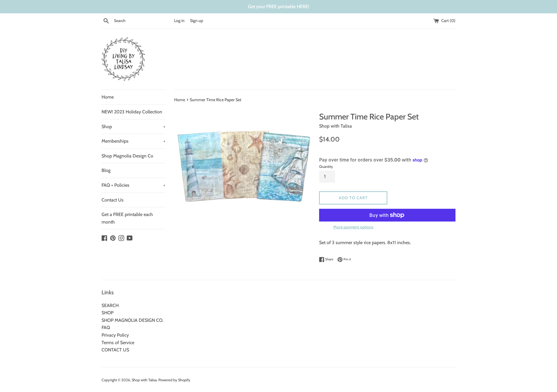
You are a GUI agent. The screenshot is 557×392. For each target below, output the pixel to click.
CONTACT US (115, 350)
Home (108, 97)
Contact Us (113, 200)
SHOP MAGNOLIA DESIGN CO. (132, 320)
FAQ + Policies (133, 185)
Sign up (196, 20)
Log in (179, 20)
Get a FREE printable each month (127, 218)
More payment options (353, 227)
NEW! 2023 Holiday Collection (132, 112)
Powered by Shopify (174, 380)
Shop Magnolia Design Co (127, 156)
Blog (106, 170)
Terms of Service (118, 342)
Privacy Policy (115, 335)
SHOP (107, 312)
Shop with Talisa (144, 380)
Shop (133, 126)
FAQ (106, 327)
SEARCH (110, 305)
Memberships (133, 141)
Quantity (326, 166)
